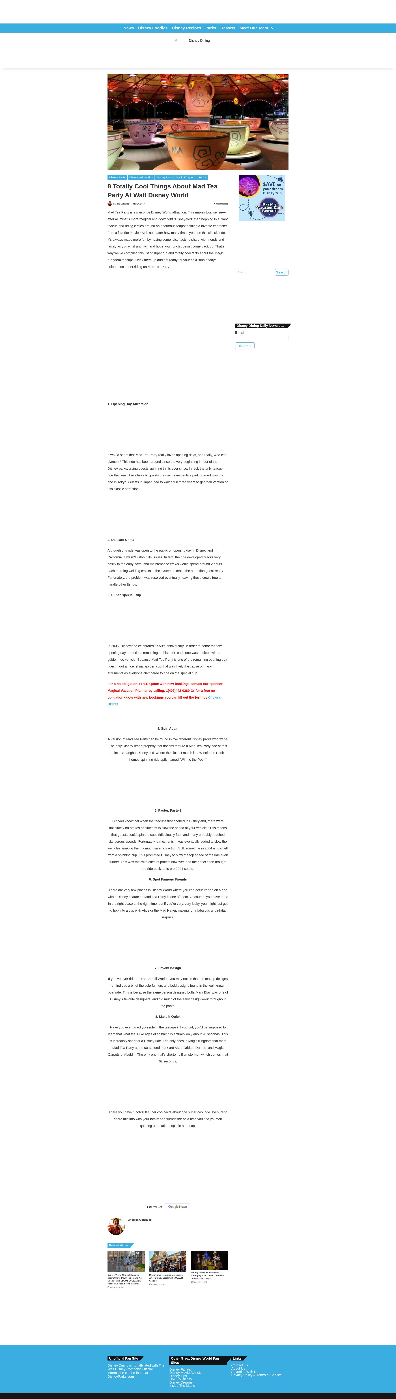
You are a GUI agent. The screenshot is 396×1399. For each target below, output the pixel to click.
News (128, 28)
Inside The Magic (182, 1386)
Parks (210, 28)
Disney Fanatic (180, 1369)
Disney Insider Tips (141, 177)
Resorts (227, 28)
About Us (238, 1368)
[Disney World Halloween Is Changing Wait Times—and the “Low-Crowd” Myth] (209, 1260)
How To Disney (180, 1379)
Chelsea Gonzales (121, 204)
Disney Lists (164, 177)
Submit (245, 346)
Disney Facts (117, 177)
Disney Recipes (186, 28)
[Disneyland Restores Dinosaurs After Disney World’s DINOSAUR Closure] (167, 1261)
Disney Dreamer (181, 1382)
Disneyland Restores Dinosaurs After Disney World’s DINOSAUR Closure (166, 1278)
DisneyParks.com (121, 1376)
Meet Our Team (254, 28)
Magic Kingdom (185, 177)
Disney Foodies (153, 28)
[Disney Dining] (198, 50)
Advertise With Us (244, 1372)
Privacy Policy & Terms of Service (256, 1375)
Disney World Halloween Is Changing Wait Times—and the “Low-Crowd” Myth (207, 1275)
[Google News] (177, 1206)
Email (239, 332)
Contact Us (239, 1365)
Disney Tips (178, 1376)
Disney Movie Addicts (185, 1373)
